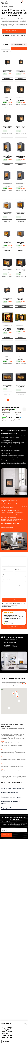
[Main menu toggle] (26, 2)
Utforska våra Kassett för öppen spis (14, 35)
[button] (12, 626)
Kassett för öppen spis (7, 70)
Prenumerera (6, 834)
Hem (2, 6)
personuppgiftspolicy (6, 606)
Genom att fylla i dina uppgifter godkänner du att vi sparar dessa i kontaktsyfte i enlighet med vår (13, 605)
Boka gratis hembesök (12, 30)
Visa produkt (7, 78)
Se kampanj (6, 1041)
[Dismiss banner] (25, 1023)
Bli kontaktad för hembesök (13, 599)
